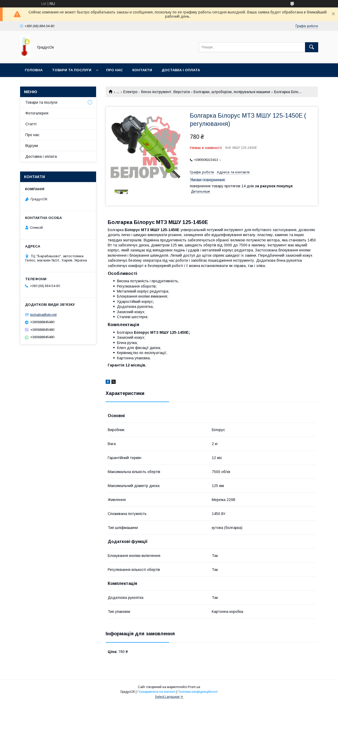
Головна (34, 70)
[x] (113, 382)
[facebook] (108, 382)
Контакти (142, 70)
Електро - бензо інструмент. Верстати (156, 92)
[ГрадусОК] (25, 56)
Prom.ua (194, 687)
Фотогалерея (36, 113)
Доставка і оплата (181, 70)
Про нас (114, 70)
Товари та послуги (71, 70)
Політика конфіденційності (197, 692)
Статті (30, 124)
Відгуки (31, 146)
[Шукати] (311, 47)
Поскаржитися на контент (156, 692)
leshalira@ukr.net (43, 315)
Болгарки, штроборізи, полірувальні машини (232, 92)
